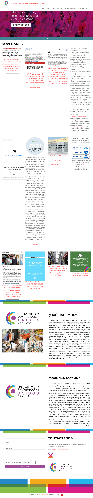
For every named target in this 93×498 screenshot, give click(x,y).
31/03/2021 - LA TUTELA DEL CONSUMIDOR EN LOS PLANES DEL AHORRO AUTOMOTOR (35, 285)
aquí (84, 165)
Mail (7, 442)
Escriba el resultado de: (13, 462)
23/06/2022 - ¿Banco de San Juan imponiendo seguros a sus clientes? (58, 158)
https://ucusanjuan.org (76, 127)
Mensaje (8, 448)
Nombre (8, 437)
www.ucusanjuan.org (43, 494)
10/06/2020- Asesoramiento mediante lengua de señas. (81, 274)
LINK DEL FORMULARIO (58, 164)
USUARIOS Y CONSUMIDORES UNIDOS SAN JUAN (26, 3)
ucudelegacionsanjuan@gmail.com (79, 116)
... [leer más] (35, 244)
